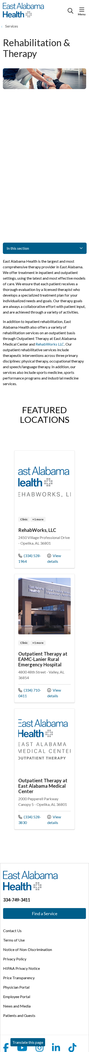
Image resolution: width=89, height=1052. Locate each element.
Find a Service (44, 913)
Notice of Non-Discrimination (27, 949)
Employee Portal (16, 996)
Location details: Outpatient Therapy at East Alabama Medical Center (44, 769)
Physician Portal (16, 987)
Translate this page (27, 1042)
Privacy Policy (14, 959)
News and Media (17, 1006)
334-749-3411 (16, 899)
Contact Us (12, 930)
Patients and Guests (19, 1015)
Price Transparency (19, 977)
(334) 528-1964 (29, 558)
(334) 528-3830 (29, 819)
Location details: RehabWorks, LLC (44, 509)
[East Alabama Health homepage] (35, 11)
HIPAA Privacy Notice (21, 968)
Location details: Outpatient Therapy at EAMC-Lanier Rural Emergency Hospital (44, 638)
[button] (82, 9)
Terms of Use (14, 940)
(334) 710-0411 (29, 693)
